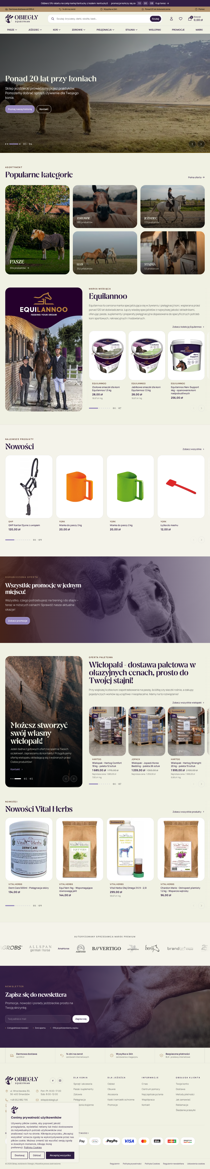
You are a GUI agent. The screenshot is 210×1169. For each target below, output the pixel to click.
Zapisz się (80, 1018)
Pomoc (202, 9)
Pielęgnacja (104, 29)
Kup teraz (161, 3)
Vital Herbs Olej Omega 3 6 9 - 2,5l (128, 887)
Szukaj (155, 18)
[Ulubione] (181, 19)
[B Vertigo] (85, 948)
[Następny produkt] (201, 408)
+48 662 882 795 (19, 1099)
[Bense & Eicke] (111, 948)
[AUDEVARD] (59, 948)
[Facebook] (53, 1081)
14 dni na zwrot (68, 9)
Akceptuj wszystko (60, 1155)
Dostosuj (19, 1155)
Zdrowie (77, 29)
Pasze (10, 29)
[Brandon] (158, 948)
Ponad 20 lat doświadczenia (157, 9)
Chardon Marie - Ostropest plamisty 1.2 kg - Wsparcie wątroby (180, 889)
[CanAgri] (189, 948)
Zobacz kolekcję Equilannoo (186, 327)
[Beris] (131, 948)
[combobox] (102, 19)
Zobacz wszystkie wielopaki (26, 769)
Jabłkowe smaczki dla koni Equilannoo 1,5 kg (146, 389)
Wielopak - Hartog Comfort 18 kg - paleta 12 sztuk (107, 764)
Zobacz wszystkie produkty (187, 811)
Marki (199, 29)
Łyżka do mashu (169, 525)
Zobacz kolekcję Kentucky (22, 109)
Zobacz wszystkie (192, 449)
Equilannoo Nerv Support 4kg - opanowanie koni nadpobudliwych (185, 390)
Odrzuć (37, 1155)
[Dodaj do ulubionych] (121, 336)
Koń (55, 29)
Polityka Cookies (33, 1147)
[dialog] (43, 1132)
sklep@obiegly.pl (49, 1099)
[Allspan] (19, 948)
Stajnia (130, 29)
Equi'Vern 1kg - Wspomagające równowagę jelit (76, 889)
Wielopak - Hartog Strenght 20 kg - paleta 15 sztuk (186, 764)
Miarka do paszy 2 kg (70, 525)
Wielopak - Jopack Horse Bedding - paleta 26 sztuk (146, 764)
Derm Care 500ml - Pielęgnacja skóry (29, 887)
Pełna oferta (194, 177)
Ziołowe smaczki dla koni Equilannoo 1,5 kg (106, 389)
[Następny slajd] (201, 144)
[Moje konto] (171, 19)
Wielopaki (155, 29)
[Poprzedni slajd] (192, 144)
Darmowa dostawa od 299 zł (21, 9)
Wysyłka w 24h (110, 9)
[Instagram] (60, 1081)
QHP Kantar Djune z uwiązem (24, 525)
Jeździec (33, 29)
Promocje (178, 29)
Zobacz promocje (17, 620)
